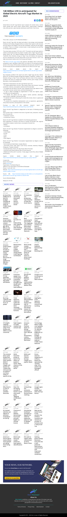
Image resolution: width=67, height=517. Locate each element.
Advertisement (40, 506)
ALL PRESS (31, 3)
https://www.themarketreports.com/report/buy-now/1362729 (18, 107)
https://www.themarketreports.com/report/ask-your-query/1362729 (19, 157)
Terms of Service (21, 506)
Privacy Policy (31, 506)
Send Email (8, 163)
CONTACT (37, 3)
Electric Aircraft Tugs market (12, 61)
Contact (47, 506)
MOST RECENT (23, 3)
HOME (17, 3)
